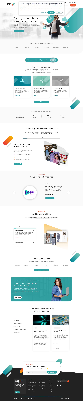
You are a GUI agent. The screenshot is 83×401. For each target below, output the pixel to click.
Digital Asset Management (32, 380)
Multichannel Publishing (32, 382)
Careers (50, 388)
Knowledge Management (32, 386)
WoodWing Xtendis (42, 385)
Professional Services (31, 389)
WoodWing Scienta (42, 383)
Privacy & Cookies (24, 398)
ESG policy (50, 383)
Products (40, 379)
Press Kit (50, 389)
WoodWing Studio (42, 380)
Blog (49, 382)
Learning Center (51, 391)
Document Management (32, 383)
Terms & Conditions (31, 398)
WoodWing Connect (42, 386)
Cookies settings (43, 12)
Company (51, 379)
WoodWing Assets (42, 382)
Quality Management (31, 388)
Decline (59, 12)
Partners (50, 385)
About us (50, 380)
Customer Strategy (31, 391)
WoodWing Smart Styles (43, 388)
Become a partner (52, 386)
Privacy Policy (55, 5)
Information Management (32, 385)
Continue (51, 12)
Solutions (30, 379)
